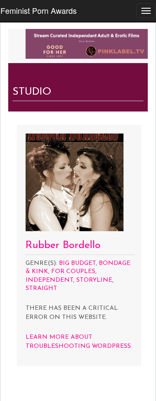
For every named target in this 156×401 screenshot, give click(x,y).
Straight (41, 288)
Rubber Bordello (63, 245)
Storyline (94, 280)
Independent (49, 280)
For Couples (73, 271)
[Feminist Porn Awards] (87, 42)
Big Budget (77, 263)
